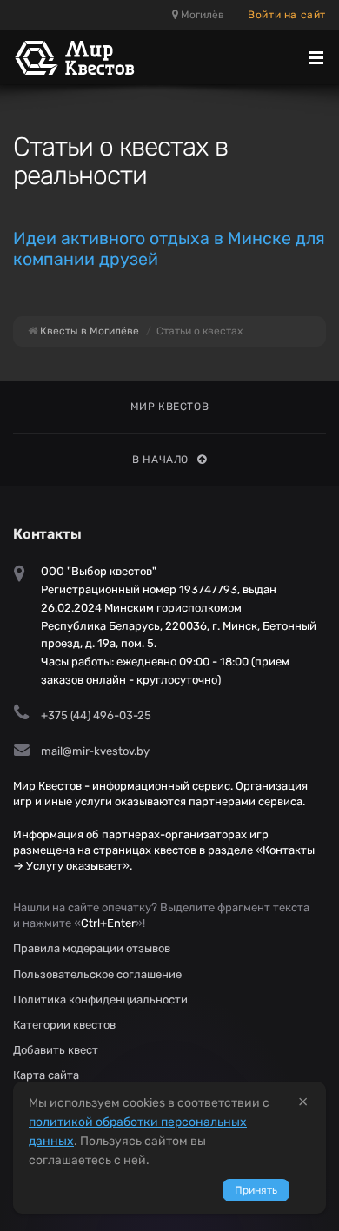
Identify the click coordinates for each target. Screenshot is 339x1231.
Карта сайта (46, 1075)
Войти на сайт (287, 15)
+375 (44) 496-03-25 (96, 715)
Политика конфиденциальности (100, 999)
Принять (256, 1190)
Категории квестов (64, 1024)
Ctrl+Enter (108, 923)
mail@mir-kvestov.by (95, 751)
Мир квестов (169, 406)
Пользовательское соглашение (97, 974)
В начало (160, 459)
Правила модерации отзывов (91, 948)
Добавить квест (55, 1049)
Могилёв (201, 15)
